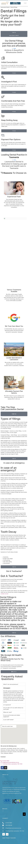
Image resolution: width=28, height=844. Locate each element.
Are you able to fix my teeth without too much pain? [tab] (13, 708)
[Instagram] (5, 767)
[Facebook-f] (2, 767)
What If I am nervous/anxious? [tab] (10, 684)
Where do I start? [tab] (7, 712)
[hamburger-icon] (25, 3)
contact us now (4, 593)
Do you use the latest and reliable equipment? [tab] (11, 715)
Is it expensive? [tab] (7, 704)
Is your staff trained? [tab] (8, 719)
